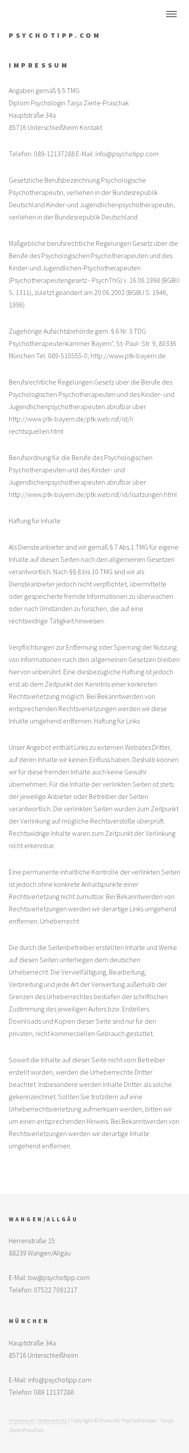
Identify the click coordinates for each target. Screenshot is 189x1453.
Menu (171, 14)
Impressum (21, 1420)
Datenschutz (52, 1420)
